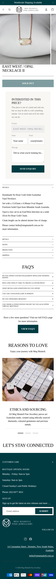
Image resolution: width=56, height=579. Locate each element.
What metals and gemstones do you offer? (21, 288)
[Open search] (9, 9)
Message (15, 147)
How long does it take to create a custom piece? (23, 283)
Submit (43, 511)
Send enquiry (28, 169)
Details (5, 187)
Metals (5, 239)
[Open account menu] (46, 9)
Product (14, 123)
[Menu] (3, 9)
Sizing (5, 244)
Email (31, 135)
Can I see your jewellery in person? (18, 293)
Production (7, 250)
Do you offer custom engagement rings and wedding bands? (25, 276)
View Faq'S (28, 329)
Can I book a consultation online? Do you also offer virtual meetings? (25, 305)
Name (14, 135)
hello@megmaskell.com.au (41, 555)
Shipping (5, 255)
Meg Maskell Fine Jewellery (30, 568)
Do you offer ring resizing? (14, 299)
